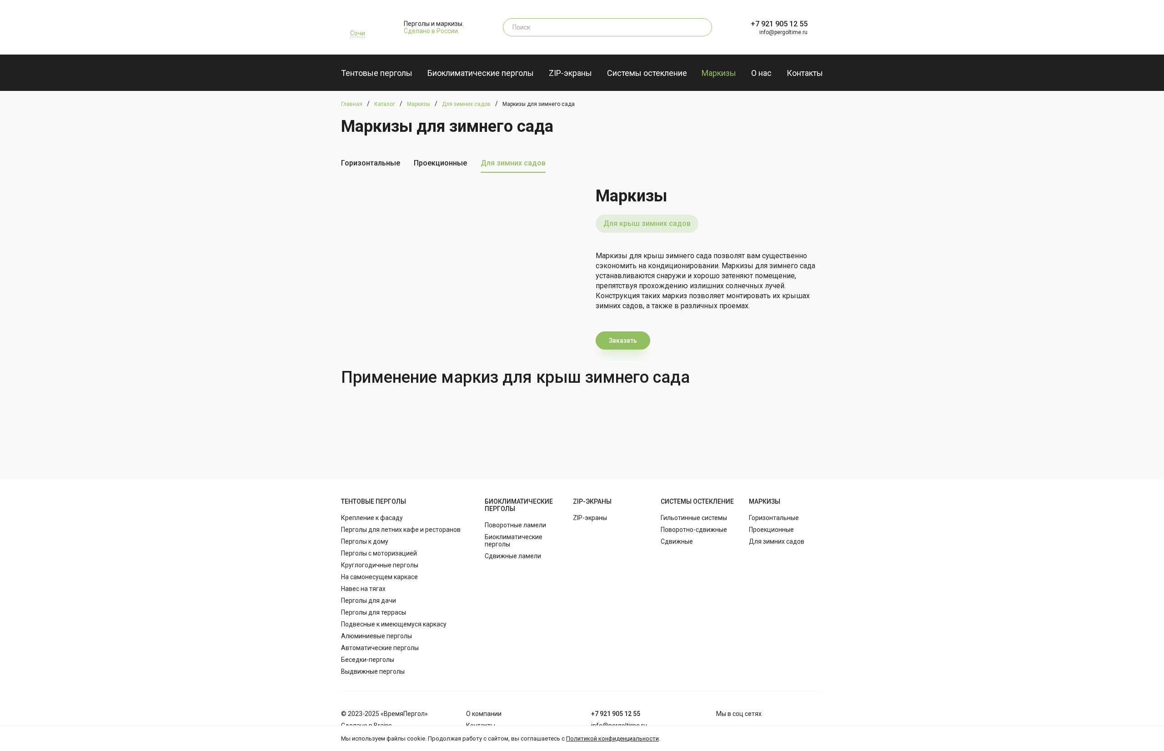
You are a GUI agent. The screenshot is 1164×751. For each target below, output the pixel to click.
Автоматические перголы (380, 647)
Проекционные (440, 163)
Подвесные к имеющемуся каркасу (394, 624)
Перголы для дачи (368, 600)
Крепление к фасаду (372, 517)
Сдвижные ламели (513, 556)
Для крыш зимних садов (647, 223)
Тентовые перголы (376, 73)
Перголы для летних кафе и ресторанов (401, 529)
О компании (484, 713)
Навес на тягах (363, 588)
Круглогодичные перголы (379, 565)
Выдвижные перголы (373, 671)
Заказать (623, 340)
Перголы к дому (364, 541)
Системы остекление (647, 73)
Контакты (805, 73)
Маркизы (719, 73)
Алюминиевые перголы (376, 636)
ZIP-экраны (570, 73)
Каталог (384, 104)
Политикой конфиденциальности (612, 738)
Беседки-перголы (367, 659)
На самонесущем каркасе (379, 577)
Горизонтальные (370, 163)
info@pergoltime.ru (783, 32)
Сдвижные (677, 541)
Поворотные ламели (515, 525)
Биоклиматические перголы (480, 73)
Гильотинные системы (694, 517)
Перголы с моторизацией (379, 553)
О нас (761, 73)
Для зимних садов (466, 104)
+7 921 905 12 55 (779, 24)
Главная (351, 104)
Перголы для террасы (373, 612)
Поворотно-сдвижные (694, 529)
